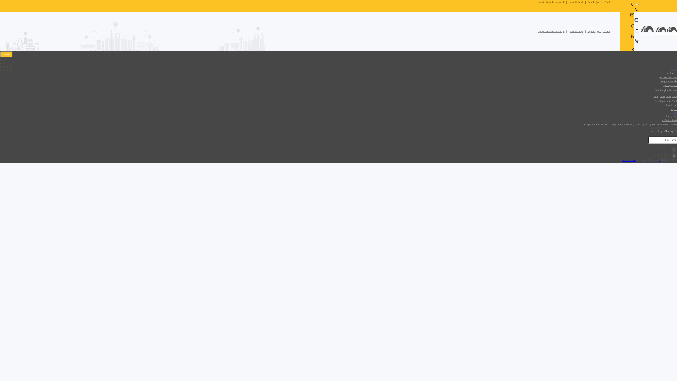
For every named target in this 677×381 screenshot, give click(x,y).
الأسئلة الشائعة (669, 120)
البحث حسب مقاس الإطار (665, 97)
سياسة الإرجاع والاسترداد (665, 90)
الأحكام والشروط (669, 81)
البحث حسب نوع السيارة (666, 101)
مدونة (674, 109)
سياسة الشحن (670, 86)
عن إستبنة (672, 73)
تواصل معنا (671, 116)
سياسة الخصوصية (668, 77)
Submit (6, 54)
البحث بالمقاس (576, 2)
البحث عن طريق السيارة (599, 2)
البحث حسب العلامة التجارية (551, 2)
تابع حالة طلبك (670, 105)
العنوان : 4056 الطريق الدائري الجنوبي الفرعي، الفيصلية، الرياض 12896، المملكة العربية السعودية (630, 124)
